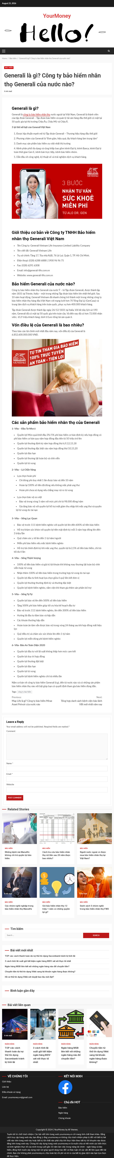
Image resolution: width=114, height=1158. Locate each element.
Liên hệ (5, 1087)
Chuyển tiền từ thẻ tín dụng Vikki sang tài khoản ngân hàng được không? (40, 971)
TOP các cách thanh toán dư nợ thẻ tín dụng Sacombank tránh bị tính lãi (40, 956)
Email (9, 774)
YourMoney (57, 16)
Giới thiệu (6, 1082)
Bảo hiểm (9, 67)
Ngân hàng (9, 1044)
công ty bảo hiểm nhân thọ (36, 114)
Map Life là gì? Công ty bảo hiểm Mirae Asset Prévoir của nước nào (32, 701)
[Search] (109, 51)
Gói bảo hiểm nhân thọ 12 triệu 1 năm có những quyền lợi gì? (57, 882)
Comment (10, 731)
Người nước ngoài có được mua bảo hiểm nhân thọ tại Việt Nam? (94, 828)
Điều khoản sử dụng (11, 1092)
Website (10, 785)
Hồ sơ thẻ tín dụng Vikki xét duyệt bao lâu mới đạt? (29, 977)
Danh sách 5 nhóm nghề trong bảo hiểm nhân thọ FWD (94, 882)
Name (9, 763)
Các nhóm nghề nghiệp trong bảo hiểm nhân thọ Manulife (19, 882)
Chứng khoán (64, 1118)
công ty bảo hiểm (24, 692)
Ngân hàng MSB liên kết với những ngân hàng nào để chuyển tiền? (37, 966)
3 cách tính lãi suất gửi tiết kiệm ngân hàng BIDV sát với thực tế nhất (38, 961)
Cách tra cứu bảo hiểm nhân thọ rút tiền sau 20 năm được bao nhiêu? (57, 828)
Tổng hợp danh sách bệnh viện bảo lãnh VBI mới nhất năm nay (81, 701)
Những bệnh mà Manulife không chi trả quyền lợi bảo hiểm (19, 828)
